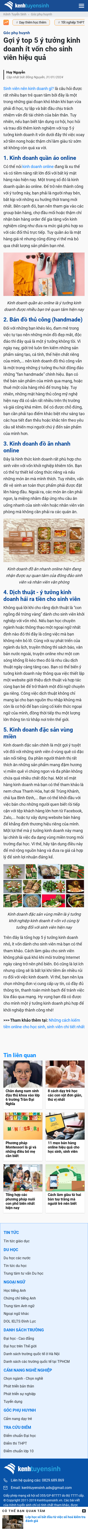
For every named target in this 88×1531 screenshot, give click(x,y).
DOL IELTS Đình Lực (20, 1321)
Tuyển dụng (13, 1401)
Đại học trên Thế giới (20, 1346)
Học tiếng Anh (15, 1290)
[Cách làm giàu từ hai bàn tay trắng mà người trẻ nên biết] (65, 1188)
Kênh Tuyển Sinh (14, 14)
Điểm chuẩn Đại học (20, 1436)
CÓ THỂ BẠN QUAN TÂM (23, 1511)
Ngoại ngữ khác (16, 1313)
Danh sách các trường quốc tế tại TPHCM (37, 1361)
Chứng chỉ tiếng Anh (20, 1298)
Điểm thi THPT (15, 1443)
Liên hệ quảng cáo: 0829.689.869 (37, 1480)
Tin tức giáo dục (17, 1241)
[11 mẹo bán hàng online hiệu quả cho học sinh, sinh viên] (65, 1137)
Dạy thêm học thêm (32, 22)
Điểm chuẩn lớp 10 (19, 1451)
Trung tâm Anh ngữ (19, 1306)
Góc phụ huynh (41, 14)
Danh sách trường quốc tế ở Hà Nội (32, 1354)
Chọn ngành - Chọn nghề (23, 1378)
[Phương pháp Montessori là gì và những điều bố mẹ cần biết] (22, 1137)
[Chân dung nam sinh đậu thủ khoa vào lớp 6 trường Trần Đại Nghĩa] (22, 1085)
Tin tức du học (15, 1266)
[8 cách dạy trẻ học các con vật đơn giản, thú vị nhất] (65, 1085)
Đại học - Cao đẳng (19, 1338)
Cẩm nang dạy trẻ (18, 1419)
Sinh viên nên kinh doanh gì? (28, 88)
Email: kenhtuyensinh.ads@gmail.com (41, 1488)
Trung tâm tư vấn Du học (23, 1273)
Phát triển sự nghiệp (20, 1394)
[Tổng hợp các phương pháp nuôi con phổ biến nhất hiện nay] (22, 1188)
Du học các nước (17, 1258)
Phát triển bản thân (19, 1386)
